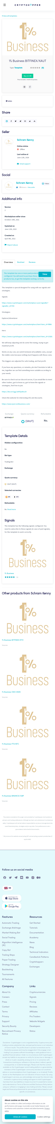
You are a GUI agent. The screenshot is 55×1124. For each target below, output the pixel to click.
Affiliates (34, 1012)
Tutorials (33, 928)
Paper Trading (8, 960)
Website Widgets (37, 1021)
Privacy (5, 1017)
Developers (35, 1026)
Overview (8, 262)
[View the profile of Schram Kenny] (9, 142)
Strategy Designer (10, 965)
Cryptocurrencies (37, 992)
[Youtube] (27, 878)
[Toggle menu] (4, 5)
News (32, 943)
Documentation (37, 933)
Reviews (32, 262)
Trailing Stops (8, 955)
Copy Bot (6, 950)
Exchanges (35, 967)
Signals (33, 997)
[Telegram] (16, 878)
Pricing (33, 1002)
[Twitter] (10, 878)
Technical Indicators (39, 952)
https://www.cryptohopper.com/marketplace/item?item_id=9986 (27, 324)
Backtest (20, 262)
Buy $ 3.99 (27, 76)
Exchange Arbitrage (11, 928)
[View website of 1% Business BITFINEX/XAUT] (24, 87)
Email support (24, 164)
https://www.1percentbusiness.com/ (16, 404)
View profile (31, 187)
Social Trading (8, 938)
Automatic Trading (10, 923)
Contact (5, 1007)
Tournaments (8, 975)
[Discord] (22, 878)
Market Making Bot (11, 933)
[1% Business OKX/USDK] (27, 671)
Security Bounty (9, 1026)
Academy (34, 938)
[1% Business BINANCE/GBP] (27, 774)
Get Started (35, 923)
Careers (5, 997)
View (44, 274)
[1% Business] (27, 554)
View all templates (10, 16)
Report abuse (12, 245)
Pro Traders (35, 1017)
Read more (11, 509)
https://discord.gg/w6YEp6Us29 (14, 391)
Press (4, 1002)
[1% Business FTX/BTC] (27, 722)
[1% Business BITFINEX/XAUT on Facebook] (30, 87)
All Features (7, 979)
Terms (5, 1012)
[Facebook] (5, 878)
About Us (6, 992)
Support (5, 1021)
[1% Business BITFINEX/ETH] (27, 619)
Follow (47, 183)
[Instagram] (33, 878)
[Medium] (38, 878)
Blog (32, 947)
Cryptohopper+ (37, 962)
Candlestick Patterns (39, 957)
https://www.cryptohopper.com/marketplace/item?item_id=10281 (27, 336)
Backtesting (7, 970)
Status (32, 1031)
